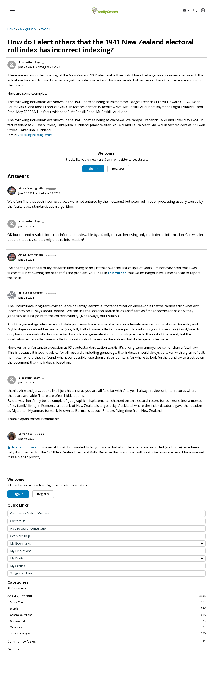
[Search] (195, 10)
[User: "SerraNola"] (11, 436)
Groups (13, 649)
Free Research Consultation (28, 528)
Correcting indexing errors (35, 135)
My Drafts (106, 558)
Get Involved (108, 621)
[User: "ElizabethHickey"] (11, 65)
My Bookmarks (106, 543)
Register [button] (118, 169)
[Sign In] (203, 10)
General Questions (108, 615)
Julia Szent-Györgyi (30, 293)
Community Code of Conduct (30, 513)
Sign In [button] (93, 169)
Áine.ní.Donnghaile (30, 188)
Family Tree (108, 602)
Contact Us (17, 521)
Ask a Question (106, 596)
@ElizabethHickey (21, 447)
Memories (108, 627)
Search (108, 608)
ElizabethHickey (29, 62)
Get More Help (20, 536)
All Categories (16, 588)
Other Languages (108, 633)
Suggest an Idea (21, 573)
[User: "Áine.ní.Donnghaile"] (11, 190)
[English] (105, 10)
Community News (106, 641)
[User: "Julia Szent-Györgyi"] (11, 295)
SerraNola (25, 434)
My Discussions (20, 551)
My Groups (17, 566)
